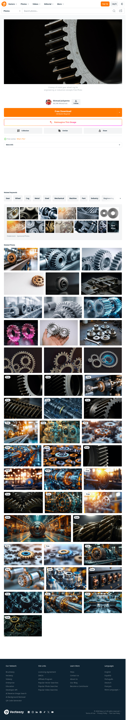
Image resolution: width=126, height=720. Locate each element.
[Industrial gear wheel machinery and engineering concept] (103, 478)
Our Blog (73, 682)
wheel (18, 197)
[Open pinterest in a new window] (41, 711)
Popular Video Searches (47, 689)
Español (106, 674)
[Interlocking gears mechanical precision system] (23, 553)
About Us (73, 678)
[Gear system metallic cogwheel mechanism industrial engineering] (62, 454)
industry (94, 197)
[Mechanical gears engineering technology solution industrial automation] (23, 478)
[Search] (112, 10)
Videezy (9, 678)
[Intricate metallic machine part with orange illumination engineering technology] (63, 478)
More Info (9, 144)
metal (37, 197)
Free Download (62, 111)
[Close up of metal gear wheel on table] (62, 282)
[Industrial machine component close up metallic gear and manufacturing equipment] (22, 454)
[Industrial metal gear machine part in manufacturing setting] (103, 501)
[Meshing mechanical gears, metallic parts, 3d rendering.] (23, 359)
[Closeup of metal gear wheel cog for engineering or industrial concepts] (23, 384)
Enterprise (10, 682)
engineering (109, 197)
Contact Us (74, 674)
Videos (35, 4)
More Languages (110, 689)
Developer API (11, 689)
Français (106, 685)
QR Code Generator (14, 699)
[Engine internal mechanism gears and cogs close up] (63, 407)
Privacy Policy (100, 712)
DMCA (40, 674)
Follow (75, 102)
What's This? (21, 138)
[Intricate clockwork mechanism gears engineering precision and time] (23, 624)
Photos (24, 4)
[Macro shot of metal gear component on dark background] (102, 454)
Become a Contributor (79, 685)
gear (8, 197)
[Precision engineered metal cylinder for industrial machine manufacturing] (103, 601)
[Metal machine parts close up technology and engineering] (24, 577)
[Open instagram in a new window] (33, 711)
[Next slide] (116, 197)
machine (73, 197)
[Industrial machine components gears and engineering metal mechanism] (103, 384)
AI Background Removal (15, 696)
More (59, 4)
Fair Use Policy (113, 712)
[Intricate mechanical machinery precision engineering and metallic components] (60, 431)
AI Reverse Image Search (16, 692)
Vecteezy (9, 674)
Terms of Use (88, 712)
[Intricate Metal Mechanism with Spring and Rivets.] (101, 282)
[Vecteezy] (3, 3)
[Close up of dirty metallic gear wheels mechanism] (97, 527)
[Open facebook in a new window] (29, 711)
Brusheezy (10, 671)
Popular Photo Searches (48, 685)
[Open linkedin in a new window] (37, 711)
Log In (112, 4)
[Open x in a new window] (48, 711)
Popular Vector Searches (48, 682)
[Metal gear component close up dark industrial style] (23, 407)
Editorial (47, 4)
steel (47, 197)
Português (107, 678)
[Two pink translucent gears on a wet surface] (21, 332)
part (84, 197)
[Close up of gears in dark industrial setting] (23, 501)
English (106, 671)
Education (10, 685)
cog (27, 197)
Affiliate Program (45, 678)
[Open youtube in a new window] (52, 711)
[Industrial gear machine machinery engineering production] (103, 553)
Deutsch (106, 682)
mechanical (59, 197)
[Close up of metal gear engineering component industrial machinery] (63, 384)
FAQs (72, 671)
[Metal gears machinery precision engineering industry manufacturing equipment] (21, 258)
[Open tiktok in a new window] (45, 711)
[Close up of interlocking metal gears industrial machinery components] (103, 407)
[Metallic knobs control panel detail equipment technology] (105, 577)
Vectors (11, 4)
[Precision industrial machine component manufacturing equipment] (63, 601)
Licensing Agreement (47, 671)
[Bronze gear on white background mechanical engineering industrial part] (24, 282)
